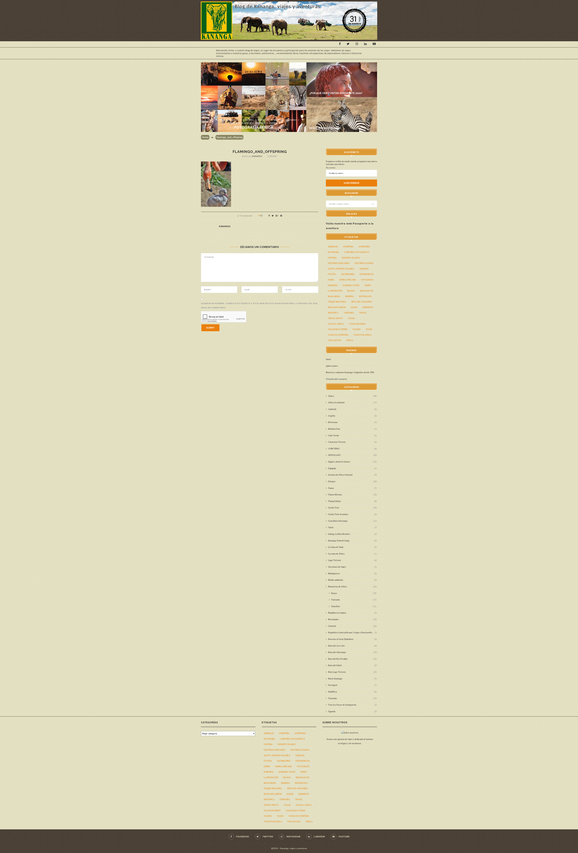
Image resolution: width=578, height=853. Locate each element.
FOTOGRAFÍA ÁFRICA (253, 127)
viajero (357, 329)
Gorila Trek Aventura (352, 514)
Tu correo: (331, 167)
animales (333, 246)
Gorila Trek (352, 507)
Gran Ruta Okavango (285, 120)
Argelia (352, 415)
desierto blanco (351, 257)
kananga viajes (351, 285)
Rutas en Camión (337, 307)
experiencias (367, 274)
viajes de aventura (338, 334)
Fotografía (367, 279)
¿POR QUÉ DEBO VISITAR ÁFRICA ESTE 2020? (335, 93)
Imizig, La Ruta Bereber (352, 533)
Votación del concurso (336, 378)
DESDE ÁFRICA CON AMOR (325, 128)
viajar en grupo (357, 323)
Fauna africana (352, 494)
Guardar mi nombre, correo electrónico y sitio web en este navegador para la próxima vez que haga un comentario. (259, 305)
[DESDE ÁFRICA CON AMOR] (344, 98)
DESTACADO (264, 120)
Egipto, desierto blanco (341, 268)
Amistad (352, 409)
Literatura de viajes (352, 566)
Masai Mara (334, 296)
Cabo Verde (352, 435)
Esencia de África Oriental (352, 474)
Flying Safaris (352, 501)
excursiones (347, 274)
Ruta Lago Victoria (352, 671)
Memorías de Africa (240, 123)
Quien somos (332, 365)
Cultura (332, 257)
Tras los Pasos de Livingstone (352, 704)
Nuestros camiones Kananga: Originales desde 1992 (350, 372)
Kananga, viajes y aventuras (293, 848)
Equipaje (364, 268)
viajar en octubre (337, 329)
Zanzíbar (353, 606)
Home (205, 137)
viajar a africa (336, 323)
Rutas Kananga (352, 678)
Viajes (369, 329)
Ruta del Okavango (361, 301)
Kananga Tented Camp (352, 540)
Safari (354, 307)
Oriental (260, 123)
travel (363, 312)
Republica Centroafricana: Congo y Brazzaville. (352, 632)
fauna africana (347, 279)
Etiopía (332, 274)
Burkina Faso (352, 428)
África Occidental (228, 120)
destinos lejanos (363, 263)
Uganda (273, 123)
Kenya (368, 285)
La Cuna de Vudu (352, 547)
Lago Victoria (352, 560)
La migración (335, 290)
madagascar (366, 290)
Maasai (351, 290)
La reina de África (352, 553)
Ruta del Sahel (352, 665)
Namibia (349, 296)
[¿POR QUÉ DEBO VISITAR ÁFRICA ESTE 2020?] (344, 63)
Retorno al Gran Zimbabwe (352, 639)
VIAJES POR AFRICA (362, 334)
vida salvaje (334, 340)
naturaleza (365, 296)
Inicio (328, 359)
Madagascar (352, 573)
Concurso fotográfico (356, 252)
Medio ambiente (352, 579)
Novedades (352, 619)
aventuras (364, 246)
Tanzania (349, 312)
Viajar (351, 318)
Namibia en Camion (352, 612)
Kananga (333, 285)
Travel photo (335, 318)
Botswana (333, 252)
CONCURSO (248, 120)
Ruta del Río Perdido (352, 658)
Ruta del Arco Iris (352, 645)
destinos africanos (338, 263)
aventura (348, 246)
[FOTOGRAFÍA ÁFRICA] (253, 63)
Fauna (352, 488)
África (210, 120)
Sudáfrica (333, 312)
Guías (352, 527)
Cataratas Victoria (352, 441)
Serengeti (367, 307)
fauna (331, 279)
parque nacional (337, 301)
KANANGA (257, 156)
